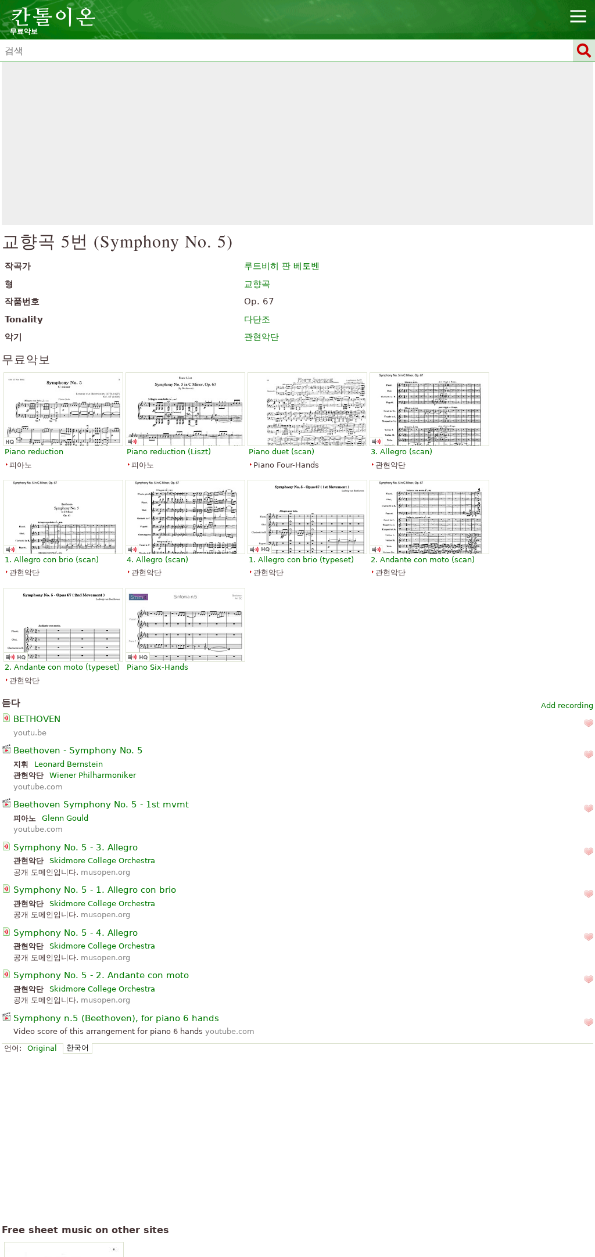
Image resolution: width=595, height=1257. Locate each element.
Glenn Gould (65, 818)
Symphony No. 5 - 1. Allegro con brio (94, 890)
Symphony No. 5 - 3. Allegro (75, 847)
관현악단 (261, 337)
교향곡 (257, 284)
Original (42, 1048)
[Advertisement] (297, 143)
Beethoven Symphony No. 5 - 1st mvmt (101, 804)
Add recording (567, 705)
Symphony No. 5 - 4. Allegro (75, 933)
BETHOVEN (36, 719)
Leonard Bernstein (68, 764)
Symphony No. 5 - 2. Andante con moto (101, 975)
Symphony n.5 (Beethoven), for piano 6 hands (116, 1018)
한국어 (77, 1047)
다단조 (257, 319)
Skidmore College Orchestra (102, 860)
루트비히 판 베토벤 (282, 266)
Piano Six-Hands (157, 667)
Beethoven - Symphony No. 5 (78, 750)
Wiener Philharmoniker (92, 775)
